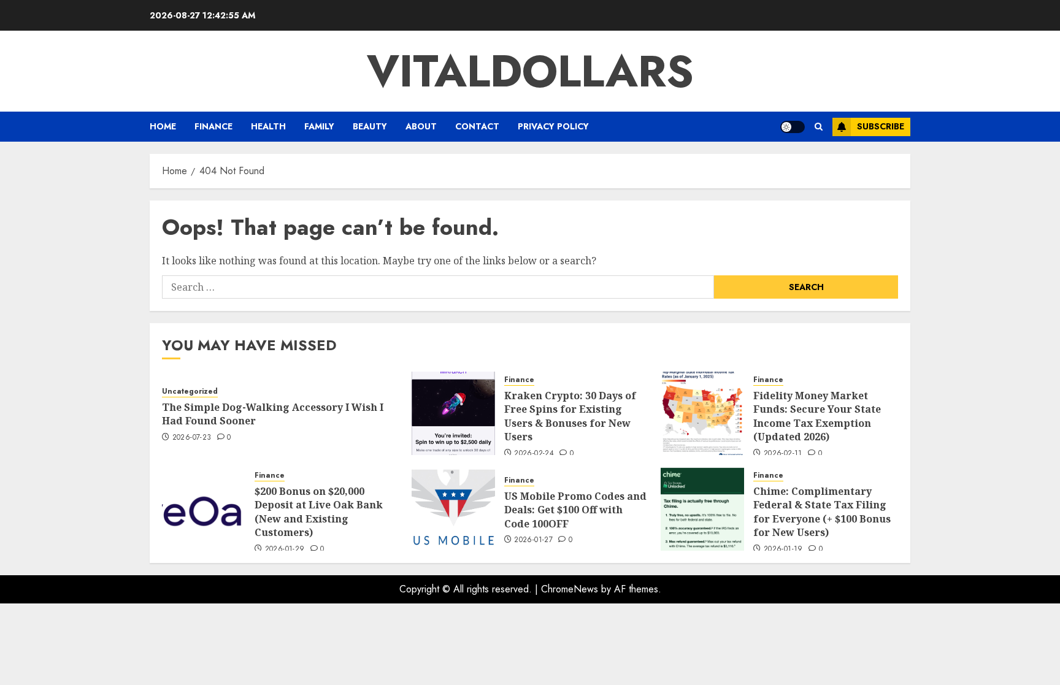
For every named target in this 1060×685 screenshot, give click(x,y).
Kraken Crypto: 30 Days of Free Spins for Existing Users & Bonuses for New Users (570, 416)
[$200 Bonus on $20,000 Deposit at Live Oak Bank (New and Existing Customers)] (203, 509)
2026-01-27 (533, 540)
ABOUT (421, 126)
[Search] (818, 127)
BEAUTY (370, 126)
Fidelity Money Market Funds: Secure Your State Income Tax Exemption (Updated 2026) (817, 416)
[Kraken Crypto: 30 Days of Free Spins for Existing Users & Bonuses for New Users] (453, 413)
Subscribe (880, 126)
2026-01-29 (285, 549)
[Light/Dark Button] (792, 127)
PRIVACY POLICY (553, 126)
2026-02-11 (783, 454)
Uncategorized (190, 391)
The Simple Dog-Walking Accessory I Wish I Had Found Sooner (272, 413)
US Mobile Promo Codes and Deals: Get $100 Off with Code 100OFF (575, 509)
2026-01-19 (783, 549)
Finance (213, 126)
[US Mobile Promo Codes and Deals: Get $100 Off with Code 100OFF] (453, 509)
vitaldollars (530, 71)
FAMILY (319, 126)
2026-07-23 (192, 438)
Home (163, 126)
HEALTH (268, 126)
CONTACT (477, 126)
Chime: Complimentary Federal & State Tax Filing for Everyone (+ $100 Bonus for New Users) (822, 511)
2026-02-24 (534, 454)
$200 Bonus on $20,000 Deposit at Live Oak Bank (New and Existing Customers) (319, 511)
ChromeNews (569, 589)
